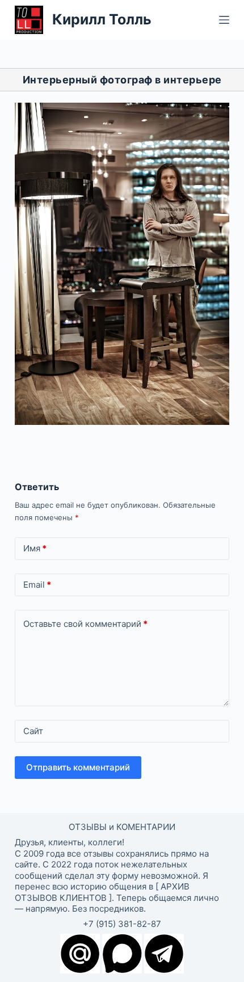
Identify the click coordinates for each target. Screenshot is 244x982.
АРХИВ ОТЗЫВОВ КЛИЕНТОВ (102, 892)
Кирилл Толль (102, 19)
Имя (35, 548)
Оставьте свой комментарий (85, 623)
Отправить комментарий (78, 767)
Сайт (33, 731)
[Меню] (224, 20)
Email (37, 584)
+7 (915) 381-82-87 (122, 923)
